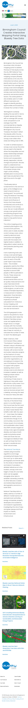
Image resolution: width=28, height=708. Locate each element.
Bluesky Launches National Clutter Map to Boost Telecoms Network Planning (14, 585)
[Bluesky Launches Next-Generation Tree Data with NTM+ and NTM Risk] (14, 636)
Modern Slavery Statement (8, 701)
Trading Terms (19, 699)
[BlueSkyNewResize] (7, 2)
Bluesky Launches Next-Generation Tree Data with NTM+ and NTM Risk (13, 648)
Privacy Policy (11, 699)
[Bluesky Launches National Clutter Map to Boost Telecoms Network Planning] (14, 572)
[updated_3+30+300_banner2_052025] (14, 14)
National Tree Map (13, 449)
